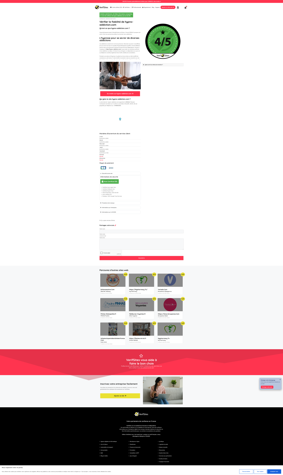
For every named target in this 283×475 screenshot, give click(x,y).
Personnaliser (246, 471)
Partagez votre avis (267, 387)
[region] (141, 470)
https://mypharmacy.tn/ (138, 289)
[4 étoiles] (104, 236)
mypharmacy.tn (164, 338)
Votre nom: (102, 229)
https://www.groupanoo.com (168, 314)
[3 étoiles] (102, 236)
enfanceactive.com (107, 289)
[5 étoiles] (105, 236)
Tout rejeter (260, 471)
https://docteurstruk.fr (137, 338)
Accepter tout (274, 471)
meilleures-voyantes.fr (137, 314)
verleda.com (162, 289)
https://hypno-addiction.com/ (113, 49)
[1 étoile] (100, 236)
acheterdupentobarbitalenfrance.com (113, 339)
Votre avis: (102, 237)
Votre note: (102, 234)
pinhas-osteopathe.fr (108, 314)
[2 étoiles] (101, 236)
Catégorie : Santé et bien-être (107, 18)
